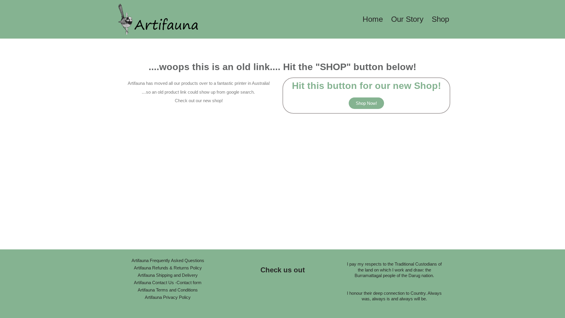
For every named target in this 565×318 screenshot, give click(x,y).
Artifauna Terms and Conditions (168, 289)
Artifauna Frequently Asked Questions (168, 260)
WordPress (164, 311)
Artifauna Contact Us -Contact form (168, 282)
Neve (120, 311)
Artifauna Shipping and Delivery (168, 275)
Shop (440, 19)
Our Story (407, 19)
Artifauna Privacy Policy (168, 297)
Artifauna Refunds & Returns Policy (168, 267)
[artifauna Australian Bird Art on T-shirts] (159, 19)
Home (373, 19)
